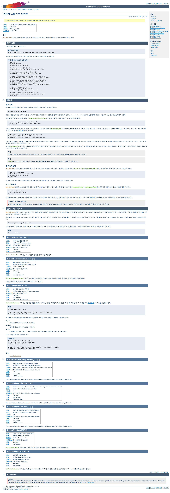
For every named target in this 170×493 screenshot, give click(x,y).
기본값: (8, 245)
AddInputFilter (90, 187)
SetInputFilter (78, 187)
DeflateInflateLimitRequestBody (159, 31)
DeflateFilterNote (155, 29)
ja (143, 16)
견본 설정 (154, 16)
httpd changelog (155, 43)
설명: (5, 24)
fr (140, 16)
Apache (5, 9)
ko (146, 16)
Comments (154, 55)
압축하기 (153, 18)
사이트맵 (166, 3)
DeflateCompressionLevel (157, 28)
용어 (161, 3)
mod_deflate (7, 37)
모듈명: (5, 29)
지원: (8, 275)
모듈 (147, 3)
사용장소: (9, 247)
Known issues (155, 45)
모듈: (8, 251)
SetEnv (10, 161)
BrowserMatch (56, 129)
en (137, 16)
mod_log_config (15, 356)
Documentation (22, 9)
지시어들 (152, 3)
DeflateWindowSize (155, 38)
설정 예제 (20, 130)
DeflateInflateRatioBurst (157, 33)
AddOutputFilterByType (37, 118)
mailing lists (90, 482)
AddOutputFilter (92, 169)
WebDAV (92, 197)
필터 (152, 53)
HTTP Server (12, 9)
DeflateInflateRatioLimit (157, 34)
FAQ (157, 3)
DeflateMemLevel (155, 36)
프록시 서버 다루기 (156, 21)
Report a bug (154, 47)
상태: (5, 26)
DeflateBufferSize (155, 26)
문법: (8, 243)
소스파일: (6, 31)
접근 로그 (91, 303)
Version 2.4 (31, 9)
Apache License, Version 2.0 (22, 489)
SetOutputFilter (78, 169)
